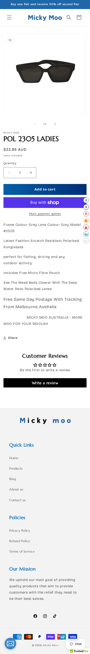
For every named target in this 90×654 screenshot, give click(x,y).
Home (13, 458)
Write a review (45, 382)
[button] (9, 17)
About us (16, 489)
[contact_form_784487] (10, 643)
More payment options (45, 213)
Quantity (9, 163)
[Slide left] (35, 124)
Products (16, 468)
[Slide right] (55, 124)
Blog (12, 479)
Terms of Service (22, 551)
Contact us (17, 500)
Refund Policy (19, 541)
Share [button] (13, 338)
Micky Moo (50, 645)
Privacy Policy (19, 530)
